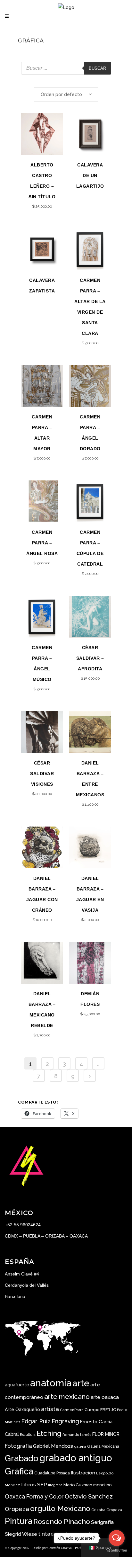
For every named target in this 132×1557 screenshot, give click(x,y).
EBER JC (108, 1409)
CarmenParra (72, 1410)
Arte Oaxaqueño (22, 1409)
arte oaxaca (105, 1397)
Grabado (21, 1458)
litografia (55, 1485)
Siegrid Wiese (21, 1534)
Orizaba (98, 1510)
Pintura (18, 1521)
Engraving (65, 1421)
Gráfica (19, 1471)
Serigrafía (102, 1522)
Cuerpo (92, 1409)
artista (50, 1408)
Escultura (28, 1434)
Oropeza (114, 1510)
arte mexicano (67, 1396)
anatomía (50, 1383)
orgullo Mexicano (60, 1508)
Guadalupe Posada (52, 1473)
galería (80, 1446)
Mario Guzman (77, 1484)
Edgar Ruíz (36, 1421)
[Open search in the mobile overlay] (66, 68)
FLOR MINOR (106, 1434)
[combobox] (66, 94)
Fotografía (18, 1446)
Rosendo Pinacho (61, 1521)
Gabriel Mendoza (53, 1446)
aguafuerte (17, 1384)
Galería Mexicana (103, 1446)
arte (80, 1383)
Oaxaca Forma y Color (34, 1496)
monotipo (102, 1484)
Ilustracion (83, 1473)
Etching (49, 1433)
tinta (44, 1534)
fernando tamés (76, 1434)
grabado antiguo (75, 1457)
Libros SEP (34, 1484)
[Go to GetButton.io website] (116, 1550)
